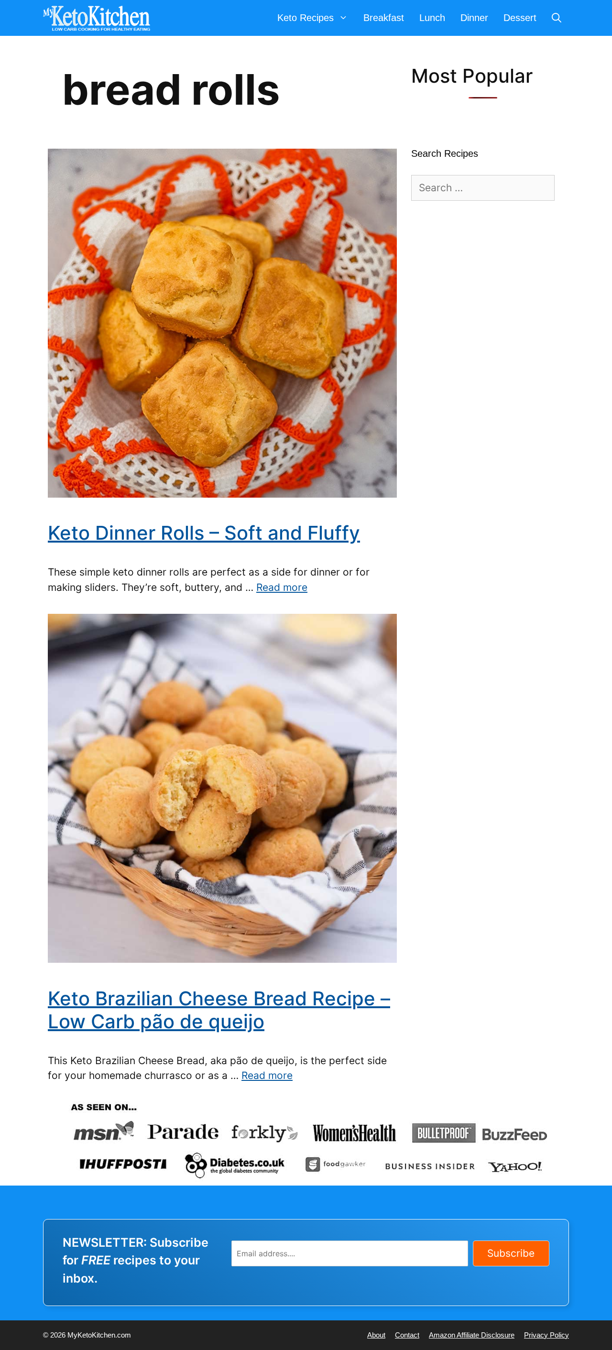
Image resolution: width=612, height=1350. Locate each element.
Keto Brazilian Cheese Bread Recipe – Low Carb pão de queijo (219, 1010)
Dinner (474, 17)
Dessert (519, 17)
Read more (281, 587)
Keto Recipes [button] (305, 17)
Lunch (432, 17)
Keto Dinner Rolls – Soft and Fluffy (204, 532)
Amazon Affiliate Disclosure (471, 1335)
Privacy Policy (546, 1335)
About (376, 1335)
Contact (407, 1335)
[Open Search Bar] (556, 18)
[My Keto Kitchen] (99, 18)
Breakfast (383, 17)
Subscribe (511, 1253)
